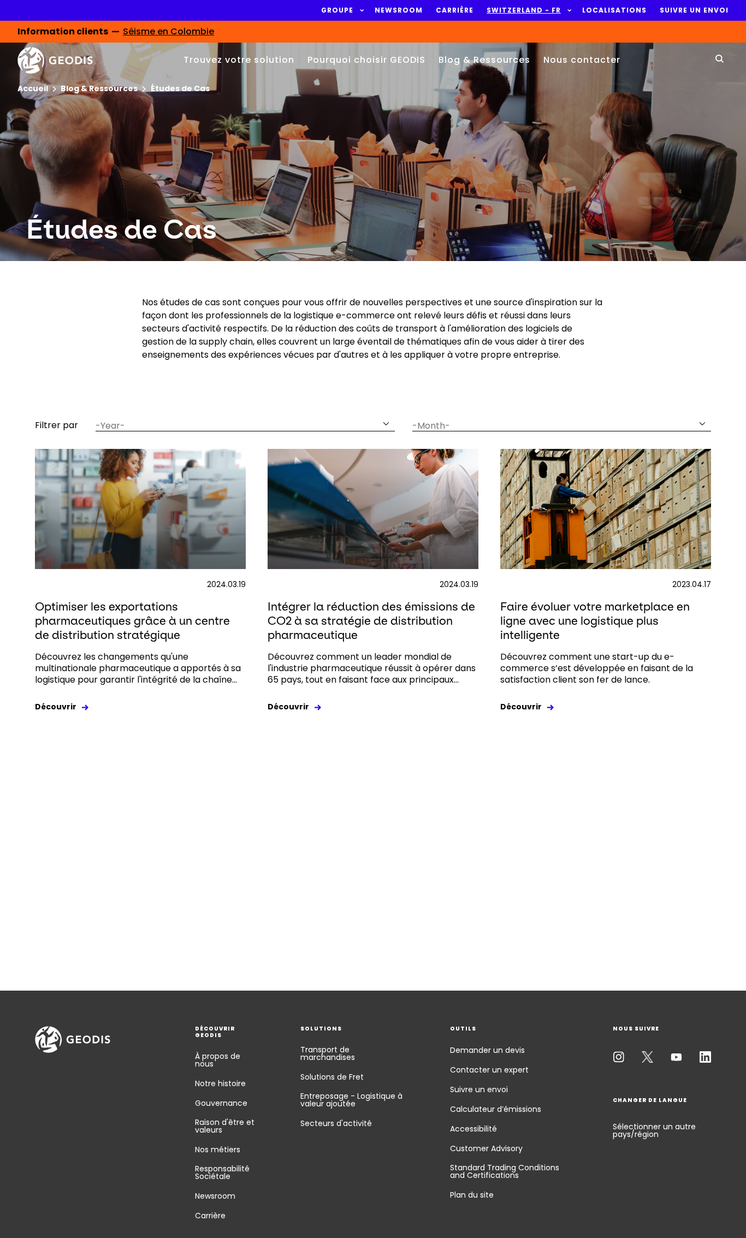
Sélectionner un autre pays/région (654, 1130)
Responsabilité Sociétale (222, 1172)
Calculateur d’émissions (495, 1109)
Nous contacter (581, 60)
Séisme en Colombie (168, 31)
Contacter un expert (489, 1070)
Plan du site (472, 1195)
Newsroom (215, 1196)
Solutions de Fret (332, 1077)
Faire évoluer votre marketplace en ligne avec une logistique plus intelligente (595, 620)
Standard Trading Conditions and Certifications (504, 1171)
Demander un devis (487, 1050)
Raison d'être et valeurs (224, 1126)
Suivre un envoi (479, 1089)
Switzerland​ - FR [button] (524, 10)
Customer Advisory (486, 1148)
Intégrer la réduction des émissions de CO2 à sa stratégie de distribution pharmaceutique (371, 620)
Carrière (210, 1215)
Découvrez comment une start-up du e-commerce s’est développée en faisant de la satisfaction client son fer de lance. (596, 668)
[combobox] (245, 423)
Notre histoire (220, 1083)
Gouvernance (221, 1103)
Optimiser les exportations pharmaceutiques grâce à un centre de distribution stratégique (132, 620)
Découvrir (55, 706)
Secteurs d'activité (336, 1123)
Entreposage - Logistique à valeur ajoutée (351, 1099)
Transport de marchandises (327, 1053)
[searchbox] (238, 426)
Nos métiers (217, 1149)
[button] (337, 10)
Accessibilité (473, 1129)
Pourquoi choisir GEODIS (366, 60)
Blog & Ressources (484, 60)
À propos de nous (217, 1060)
